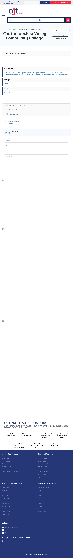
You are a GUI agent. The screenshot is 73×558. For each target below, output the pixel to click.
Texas (40, 495)
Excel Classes (42, 461)
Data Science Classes (45, 464)
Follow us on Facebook (12, 527)
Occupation (8, 69)
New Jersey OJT (7, 511)
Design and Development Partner (53, 444)
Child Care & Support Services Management (27, 73)
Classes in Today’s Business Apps (11, 435)
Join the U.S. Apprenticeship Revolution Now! (19, 445)
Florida (40, 501)
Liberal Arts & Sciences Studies (36, 74)
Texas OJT (5, 493)
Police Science (63, 74)
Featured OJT (6, 487)
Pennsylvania (42, 511)
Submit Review (61, 38)
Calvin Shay (14, 131)
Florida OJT (6, 501)
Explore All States (43, 487)
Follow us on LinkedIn (12, 530)
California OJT (6, 490)
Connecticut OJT (7, 503)
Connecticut (42, 498)
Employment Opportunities (10, 472)
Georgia (40, 514)
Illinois (40, 506)
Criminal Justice (47, 73)
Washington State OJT (9, 517)
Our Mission (6, 461)
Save (56, 30)
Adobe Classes (42, 466)
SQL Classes (42, 474)
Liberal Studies (52, 74)
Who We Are (6, 458)
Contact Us (5, 464)
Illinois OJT (5, 509)
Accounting (7, 73)
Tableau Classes (43, 472)
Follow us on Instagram (12, 533)
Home (8, 29)
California (41, 490)
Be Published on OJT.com (10, 469)
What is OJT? (6, 466)
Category (7, 80)
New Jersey (41, 503)
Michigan (41, 517)
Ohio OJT (5, 495)
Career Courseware (10, 93)
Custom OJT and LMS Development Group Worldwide (45, 436)
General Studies (19, 74)
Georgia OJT (6, 506)
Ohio (39, 509)
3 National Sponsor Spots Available (28, 435)
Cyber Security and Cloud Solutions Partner (62, 436)
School (14, 29)
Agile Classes (42, 477)
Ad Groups (8, 89)
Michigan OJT (6, 514)
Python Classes (43, 469)
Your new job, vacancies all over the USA (36, 445)
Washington (42, 493)
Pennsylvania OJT (8, 498)
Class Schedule (42, 458)
